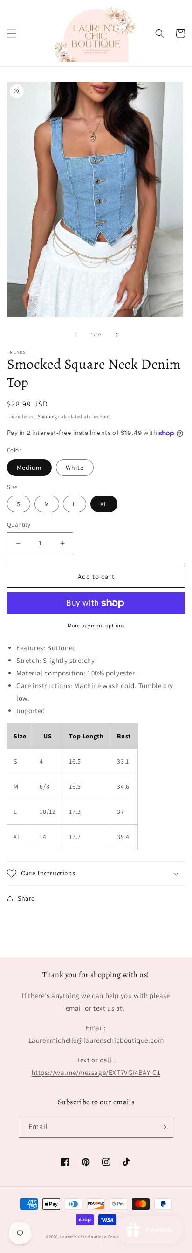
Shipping (47, 416)
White (75, 467)
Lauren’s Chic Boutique (83, 1236)
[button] (11, 33)
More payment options (96, 625)
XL (104, 504)
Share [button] (26, 898)
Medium (29, 467)
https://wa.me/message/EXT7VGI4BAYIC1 (96, 1072)
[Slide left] (75, 334)
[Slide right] (116, 334)
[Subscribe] (162, 1127)
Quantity (18, 525)
